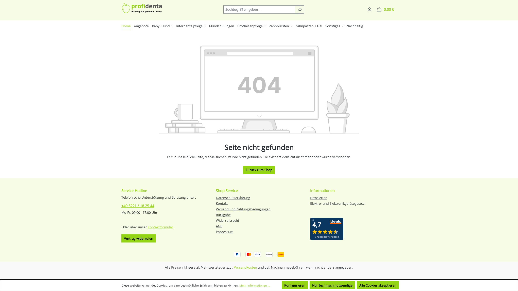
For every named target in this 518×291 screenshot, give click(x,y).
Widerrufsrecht (227, 220)
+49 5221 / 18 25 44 (137, 205)
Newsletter (318, 198)
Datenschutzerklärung (233, 198)
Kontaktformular (160, 227)
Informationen (322, 190)
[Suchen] (299, 9)
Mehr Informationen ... (254, 285)
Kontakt (222, 203)
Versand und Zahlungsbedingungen (243, 209)
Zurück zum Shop (259, 170)
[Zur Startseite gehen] (142, 9)
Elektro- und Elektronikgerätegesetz (337, 203)
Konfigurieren (294, 285)
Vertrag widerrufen (138, 238)
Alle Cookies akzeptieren (377, 285)
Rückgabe (223, 215)
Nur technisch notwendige (332, 285)
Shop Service (227, 190)
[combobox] (259, 9)
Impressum (224, 232)
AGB (219, 226)
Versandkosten (245, 267)
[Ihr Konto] (369, 9)
